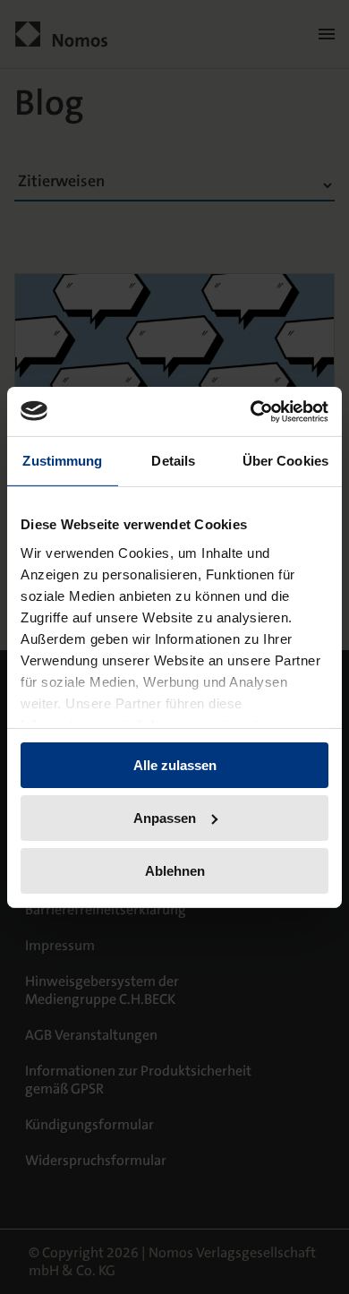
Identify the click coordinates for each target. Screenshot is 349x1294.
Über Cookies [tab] (285, 460)
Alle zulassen (175, 765)
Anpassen (164, 818)
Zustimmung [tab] (62, 460)
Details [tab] (173, 460)
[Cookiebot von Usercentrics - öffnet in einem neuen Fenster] (251, 411)
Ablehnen (175, 870)
